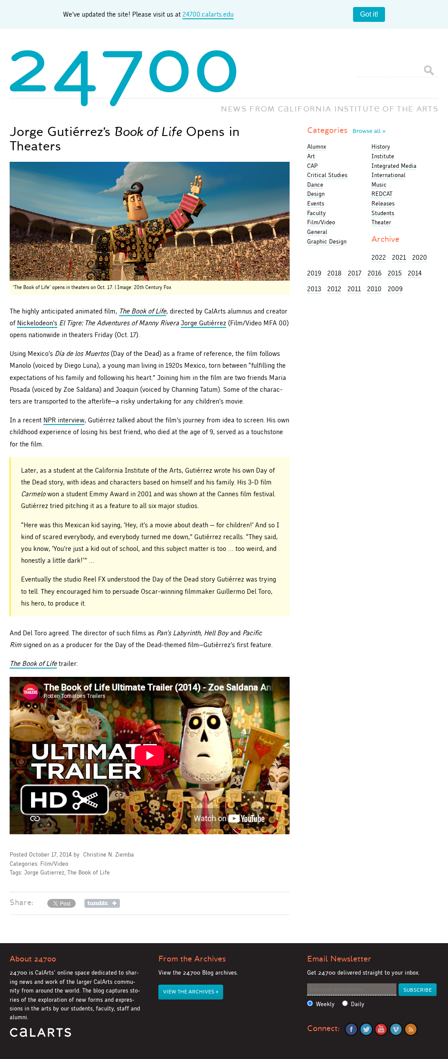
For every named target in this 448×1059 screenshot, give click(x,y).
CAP (312, 165)
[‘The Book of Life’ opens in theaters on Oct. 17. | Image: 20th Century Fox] (150, 221)
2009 (395, 289)
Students (382, 212)
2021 (399, 257)
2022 (378, 257)
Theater (381, 222)
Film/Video (54, 863)
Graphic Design (326, 241)
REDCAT (381, 193)
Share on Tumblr (102, 903)
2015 (395, 273)
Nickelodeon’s (37, 323)
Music (379, 184)
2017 (354, 273)
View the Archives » (190, 992)
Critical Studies (327, 174)
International (388, 174)
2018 (334, 273)
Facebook (351, 1029)
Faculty (316, 212)
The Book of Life (88, 872)
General (317, 231)
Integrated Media (393, 165)
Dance (315, 184)
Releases (383, 203)
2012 (334, 289)
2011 (354, 289)
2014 (415, 273)
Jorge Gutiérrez (203, 323)
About (33, 958)
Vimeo (395, 1029)
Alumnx (316, 146)
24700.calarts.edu (208, 14)
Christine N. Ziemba (108, 854)
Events (315, 203)
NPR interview (63, 420)
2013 (314, 289)
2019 (314, 273)
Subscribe (417, 990)
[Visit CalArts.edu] (40, 1035)
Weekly (325, 1004)
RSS (410, 1029)
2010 (374, 289)
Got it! (369, 14)
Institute (382, 156)
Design (316, 193)
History (380, 146)
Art (311, 156)
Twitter (366, 1029)
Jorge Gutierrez (44, 872)
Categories (346, 130)
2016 (375, 273)
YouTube (381, 1029)
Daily (357, 1004)
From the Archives (192, 958)
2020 (419, 257)
